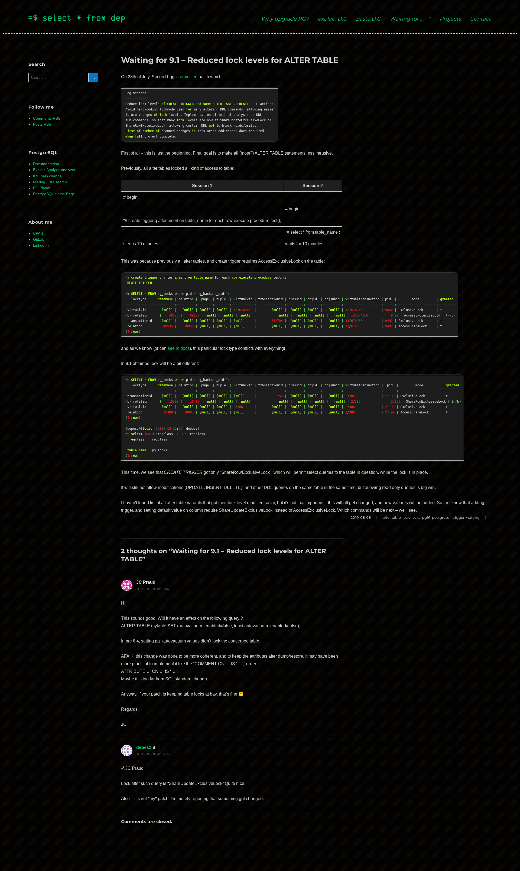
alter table (392, 517)
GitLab (38, 239)
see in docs (179, 348)
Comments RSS (46, 118)
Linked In (41, 245)
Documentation (46, 164)
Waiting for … (406, 18)
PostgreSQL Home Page (54, 194)
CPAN (38, 233)
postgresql (441, 517)
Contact (480, 18)
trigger (458, 517)
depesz (143, 747)
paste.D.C (368, 18)
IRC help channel (48, 176)
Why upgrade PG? (285, 18)
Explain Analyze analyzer (54, 170)
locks (415, 517)
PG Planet (41, 188)
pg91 (426, 517)
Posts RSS (42, 124)
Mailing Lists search (50, 182)
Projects (450, 18)
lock (406, 517)
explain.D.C (332, 18)
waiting (473, 517)
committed (187, 76)
